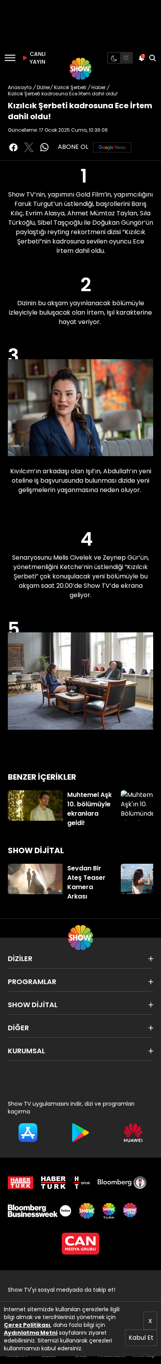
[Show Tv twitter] (28, 147)
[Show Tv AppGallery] (133, 1132)
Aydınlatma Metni (30, 1333)
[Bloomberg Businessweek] (39, 1210)
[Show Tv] (80, 69)
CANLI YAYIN (37, 58)
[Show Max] (131, 1211)
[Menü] (10, 58)
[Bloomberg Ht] (122, 1182)
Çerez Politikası (27, 1325)
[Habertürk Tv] (53, 1182)
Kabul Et (141, 1337)
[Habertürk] (20, 1182)
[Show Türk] (108, 1211)
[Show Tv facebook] (13, 147)
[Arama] (152, 58)
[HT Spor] (81, 1182)
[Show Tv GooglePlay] (81, 1132)
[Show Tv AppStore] (28, 1132)
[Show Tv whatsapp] (44, 147)
